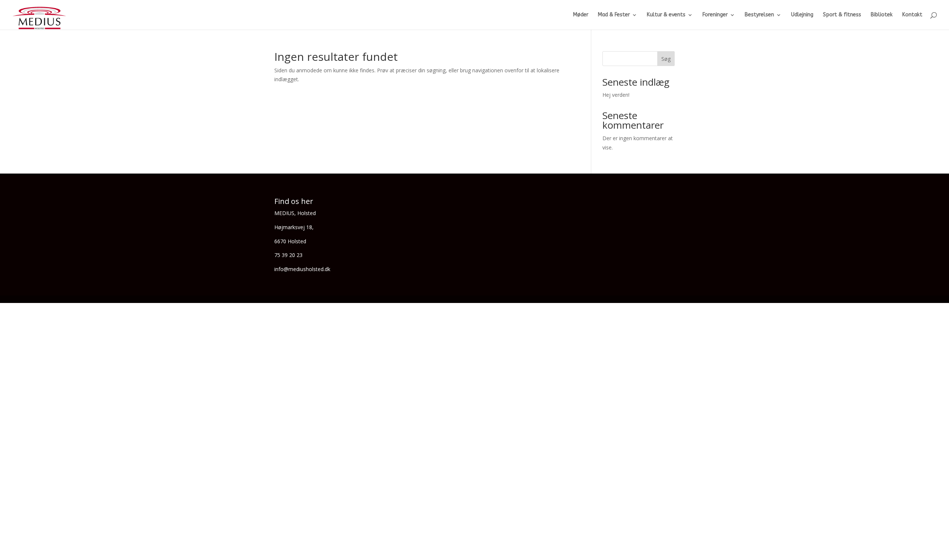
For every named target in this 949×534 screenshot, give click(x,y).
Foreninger (715, 15)
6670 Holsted (290, 241)
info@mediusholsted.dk (302, 269)
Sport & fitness (842, 15)
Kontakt (912, 15)
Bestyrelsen (759, 15)
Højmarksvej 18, (294, 227)
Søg (666, 58)
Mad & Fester (614, 15)
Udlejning (802, 15)
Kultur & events (666, 15)
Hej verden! (615, 94)
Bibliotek (882, 15)
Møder (580, 15)
